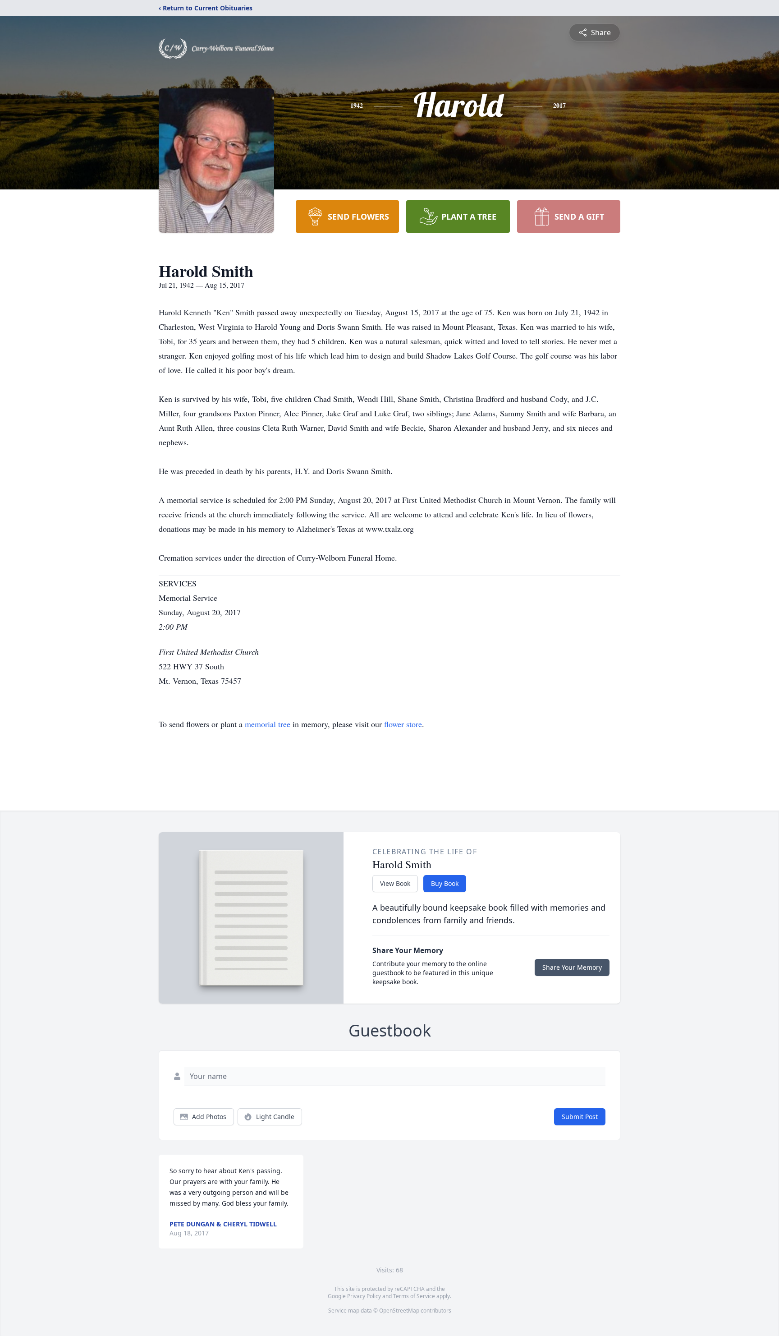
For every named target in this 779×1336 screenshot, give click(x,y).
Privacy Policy (364, 1296)
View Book (395, 883)
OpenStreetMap (399, 1310)
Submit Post (580, 1116)
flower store (403, 724)
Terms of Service (414, 1296)
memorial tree (267, 724)
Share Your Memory (572, 967)
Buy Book (444, 883)
